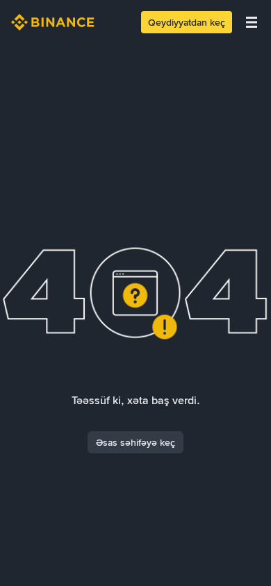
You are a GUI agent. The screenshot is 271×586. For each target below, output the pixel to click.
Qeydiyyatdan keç (186, 22)
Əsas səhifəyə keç (135, 442)
